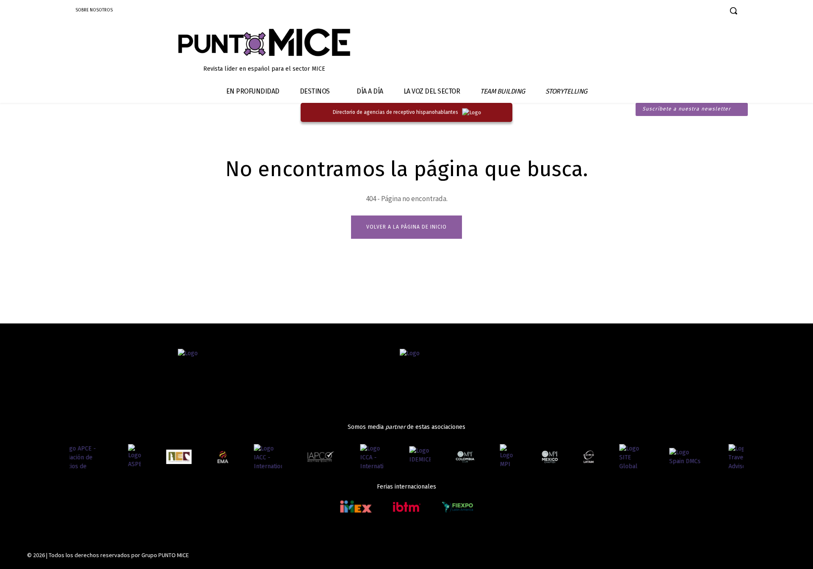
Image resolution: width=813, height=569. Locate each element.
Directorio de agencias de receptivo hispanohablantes (395, 112)
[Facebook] (650, 11)
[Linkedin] (680, 11)
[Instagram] (665, 11)
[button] (733, 10)
